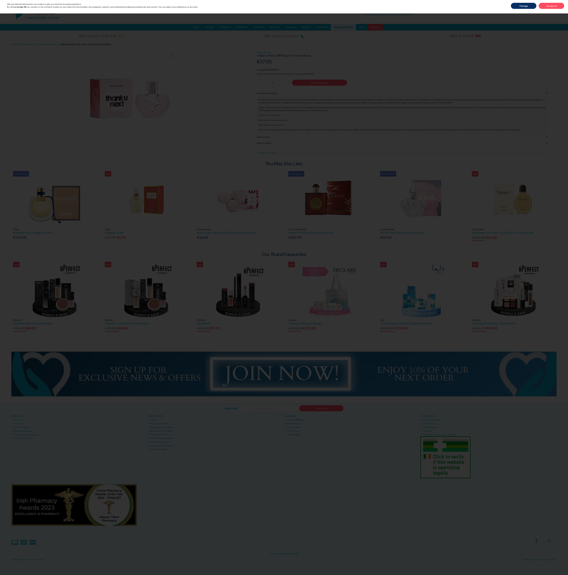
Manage (523, 5)
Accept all (551, 5)
